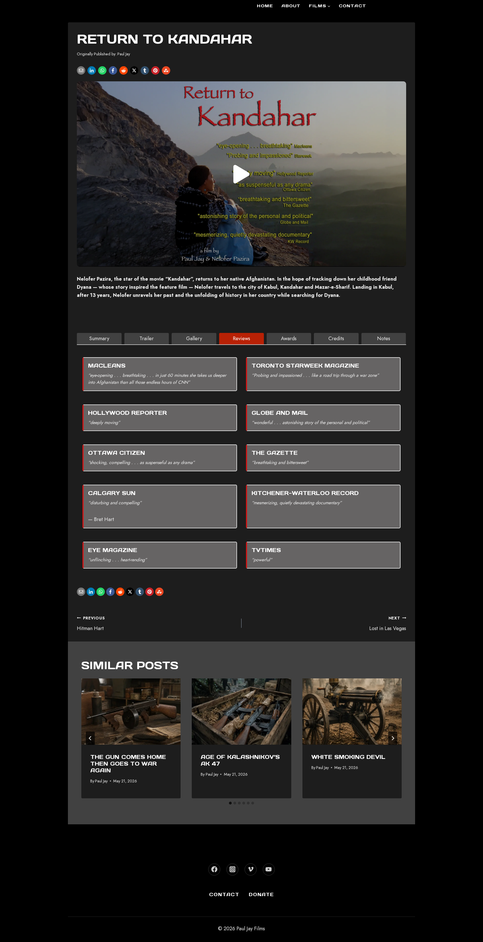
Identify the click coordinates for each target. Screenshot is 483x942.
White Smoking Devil (348, 757)
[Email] (81, 70)
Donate (261, 894)
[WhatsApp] (102, 70)
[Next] (392, 738)
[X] (134, 70)
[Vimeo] (251, 869)
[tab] (99, 338)
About (290, 5)
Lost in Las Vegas (387, 623)
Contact (352, 5)
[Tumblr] (145, 70)
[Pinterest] (155, 70)
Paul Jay (123, 54)
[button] (241, 174)
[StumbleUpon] (166, 70)
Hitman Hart (91, 623)
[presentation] (131, 711)
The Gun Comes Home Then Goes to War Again (128, 763)
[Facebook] (113, 70)
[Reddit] (123, 70)
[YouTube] (269, 869)
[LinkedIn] (91, 70)
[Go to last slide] (90, 738)
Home (265, 5)
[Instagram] (232, 869)
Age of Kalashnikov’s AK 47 (240, 760)
